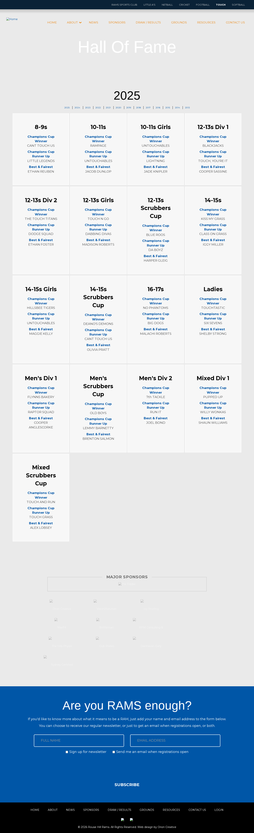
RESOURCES (206, 22)
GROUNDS (179, 22)
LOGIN (219, 810)
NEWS (93, 22)
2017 (148, 107)
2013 (187, 107)
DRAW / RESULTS (148, 22)
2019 (128, 107)
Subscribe (127, 784)
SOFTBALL (238, 4)
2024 (77, 107)
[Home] (13, 19)
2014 (177, 107)
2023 (87, 107)
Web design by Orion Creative (156, 827)
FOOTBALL (203, 4)
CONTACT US (235, 22)
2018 (138, 107)
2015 (167, 107)
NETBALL (167, 4)
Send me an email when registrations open (152, 752)
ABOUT (72, 22)
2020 (118, 107)
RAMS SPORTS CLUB (124, 4)
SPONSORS (117, 22)
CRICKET (184, 4)
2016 (158, 107)
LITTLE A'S (149, 4)
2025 (67, 107)
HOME (52, 22)
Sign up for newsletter (87, 752)
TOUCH (221, 4)
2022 (98, 107)
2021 (108, 107)
